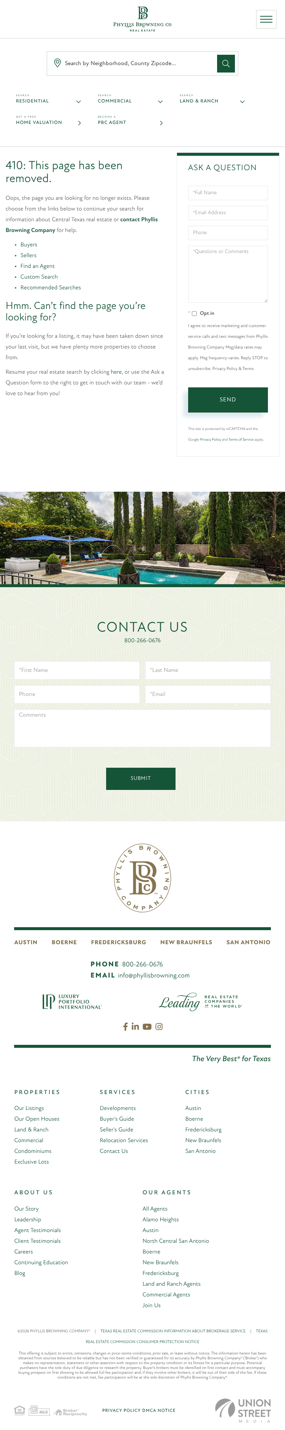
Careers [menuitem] (23, 1252)
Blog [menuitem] (19, 1273)
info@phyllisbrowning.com (154, 976)
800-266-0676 (142, 641)
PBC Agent (112, 123)
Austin (25, 943)
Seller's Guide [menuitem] (116, 1130)
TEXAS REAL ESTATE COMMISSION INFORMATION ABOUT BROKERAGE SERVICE (175, 1331)
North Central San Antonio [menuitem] (175, 1241)
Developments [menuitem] (118, 1108)
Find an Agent (37, 266)
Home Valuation (39, 123)
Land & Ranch (199, 101)
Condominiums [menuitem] (32, 1151)
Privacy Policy (210, 440)
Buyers (28, 245)
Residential (32, 101)
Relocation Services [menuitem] (124, 1141)
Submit (141, 778)
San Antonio (249, 943)
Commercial (115, 101)
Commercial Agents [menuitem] (166, 1295)
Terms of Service (241, 440)
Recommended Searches (50, 288)
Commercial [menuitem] (28, 1141)
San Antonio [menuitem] (200, 1151)
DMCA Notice (159, 1411)
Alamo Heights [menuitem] (160, 1220)
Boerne (64, 943)
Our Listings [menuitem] (29, 1108)
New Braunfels (186, 943)
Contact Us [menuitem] (114, 1151)
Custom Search (39, 277)
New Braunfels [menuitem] (203, 1141)
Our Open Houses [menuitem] (36, 1119)
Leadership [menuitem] (27, 1220)
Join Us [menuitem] (151, 1306)
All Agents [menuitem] (154, 1209)
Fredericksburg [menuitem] (203, 1130)
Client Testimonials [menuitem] (37, 1241)
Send (228, 400)
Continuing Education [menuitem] (41, 1263)
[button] (226, 64)
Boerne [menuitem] (194, 1119)
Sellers (28, 256)
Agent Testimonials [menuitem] (37, 1231)
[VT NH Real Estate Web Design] (243, 1411)
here (116, 372)
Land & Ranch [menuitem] (31, 1130)
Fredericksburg (119, 943)
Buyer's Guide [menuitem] (117, 1119)
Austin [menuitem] (193, 1108)
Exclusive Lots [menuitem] (31, 1162)
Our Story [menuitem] (26, 1209)
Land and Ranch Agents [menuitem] (171, 1284)
